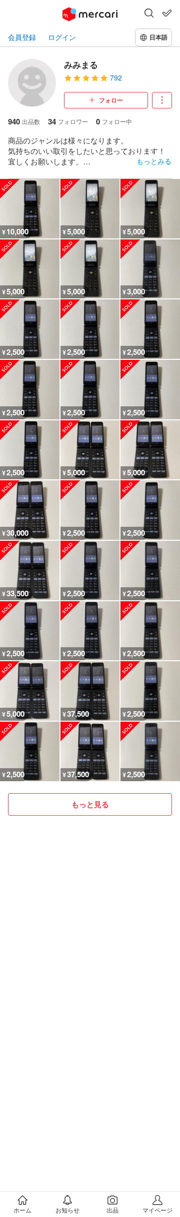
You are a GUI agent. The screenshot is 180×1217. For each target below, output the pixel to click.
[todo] (167, 13)
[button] (149, 14)
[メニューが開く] (162, 100)
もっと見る (90, 804)
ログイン (62, 37)
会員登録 (22, 37)
